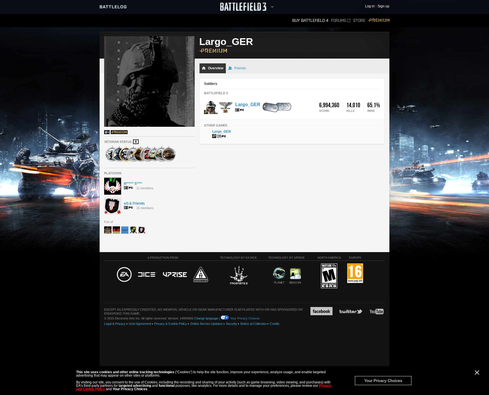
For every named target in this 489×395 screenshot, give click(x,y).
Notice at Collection (253, 323)
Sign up (383, 6)
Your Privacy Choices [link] (245, 318)
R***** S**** (133, 184)
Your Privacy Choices (383, 380)
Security (231, 323)
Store (359, 20)
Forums (338, 20)
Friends (240, 68)
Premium (378, 20)
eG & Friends (134, 203)
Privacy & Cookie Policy (170, 323)
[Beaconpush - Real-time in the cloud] (295, 276)
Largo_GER (247, 104)
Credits (275, 323)
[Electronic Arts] (124, 274)
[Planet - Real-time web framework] (279, 275)
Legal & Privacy (115, 323)
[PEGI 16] (355, 273)
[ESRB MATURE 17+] (329, 276)
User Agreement (140, 323)
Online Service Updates (206, 323)
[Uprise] (175, 275)
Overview (215, 68)
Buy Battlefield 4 (310, 20)
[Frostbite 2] (238, 276)
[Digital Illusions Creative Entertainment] (147, 274)
